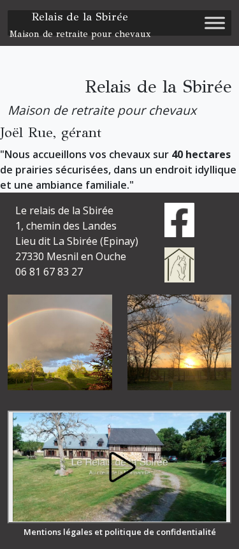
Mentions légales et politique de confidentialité (120, 532)
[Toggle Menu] (215, 23)
